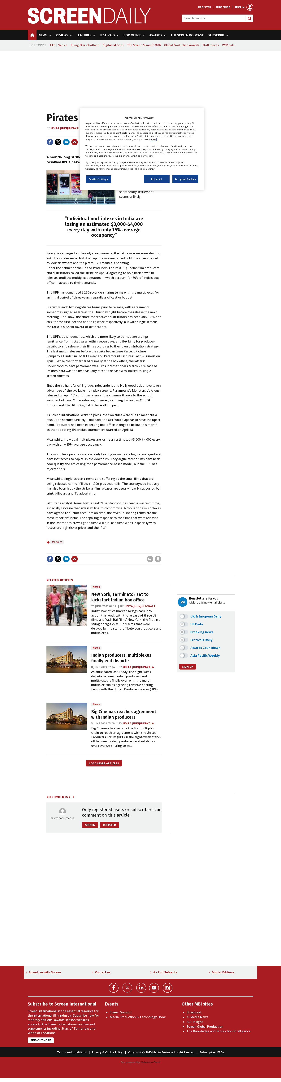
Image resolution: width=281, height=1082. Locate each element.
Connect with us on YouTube (154, 988)
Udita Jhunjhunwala (66, 128)
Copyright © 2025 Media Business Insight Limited (161, 1052)
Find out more (41, 1040)
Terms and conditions (72, 1052)
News (96, 587)
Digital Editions (223, 972)
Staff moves (210, 45)
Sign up (187, 666)
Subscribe (222, 7)
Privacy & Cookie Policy (107, 1052)
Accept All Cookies (185, 179)
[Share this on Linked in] (66, 142)
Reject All (156, 179)
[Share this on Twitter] (58, 142)
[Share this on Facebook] (49, 142)
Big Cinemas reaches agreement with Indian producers (123, 714)
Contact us (102, 972)
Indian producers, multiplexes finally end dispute (121, 658)
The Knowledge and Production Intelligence (218, 1031)
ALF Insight (195, 1022)
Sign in (239, 7)
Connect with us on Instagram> (167, 988)
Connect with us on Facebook (114, 988)
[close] (161, 551)
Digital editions (113, 45)
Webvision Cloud (150, 1062)
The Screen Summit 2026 (144, 45)
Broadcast (194, 1012)
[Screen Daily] (89, 22)
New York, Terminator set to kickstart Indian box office (120, 597)
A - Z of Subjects (165, 972)
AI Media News (197, 1017)
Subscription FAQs (212, 1052)
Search (249, 18)
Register (204, 7)
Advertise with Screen (45, 972)
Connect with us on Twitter (127, 987)
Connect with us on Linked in (141, 988)
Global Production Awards (181, 45)
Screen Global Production (205, 1026)
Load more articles (104, 763)
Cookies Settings (98, 179)
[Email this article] (74, 142)
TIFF (52, 45)
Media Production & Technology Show (138, 1017)
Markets (57, 542)
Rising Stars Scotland (85, 45)
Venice (62, 45)
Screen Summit (121, 1012)
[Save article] (158, 559)
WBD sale (228, 45)
